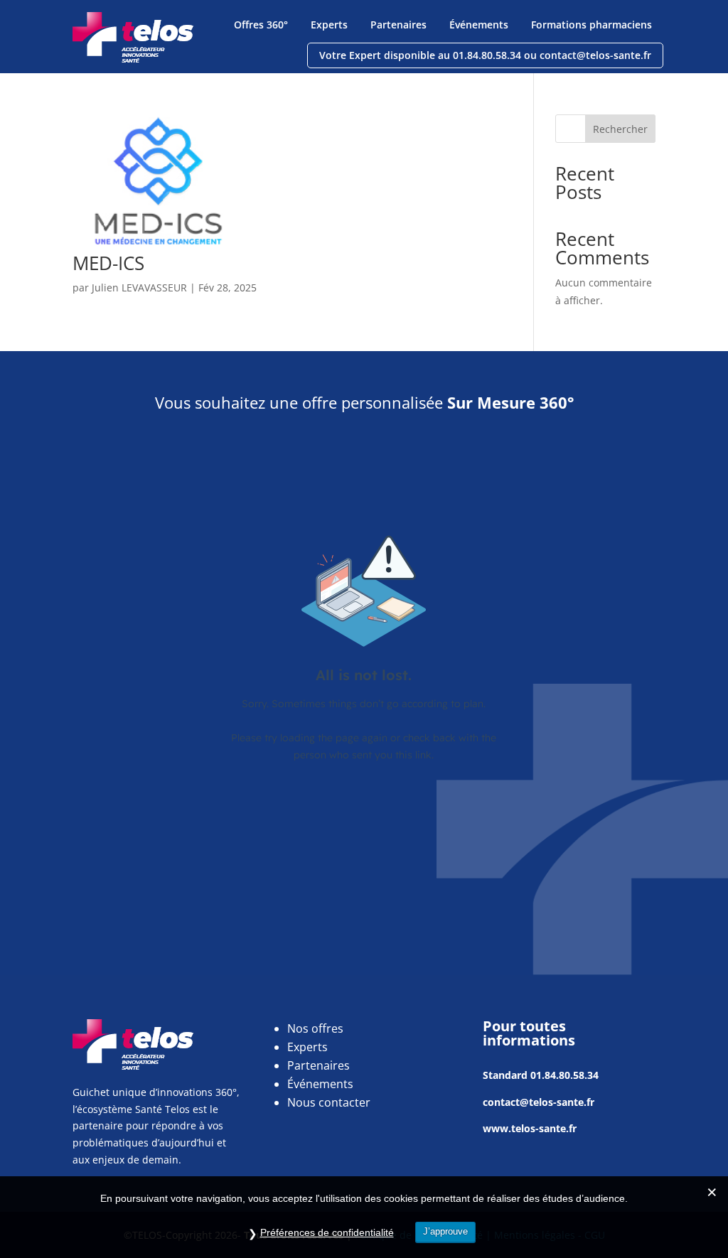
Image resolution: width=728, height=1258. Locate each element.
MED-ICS (108, 263)
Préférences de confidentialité (327, 1232)
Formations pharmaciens (591, 24)
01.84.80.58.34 (564, 1075)
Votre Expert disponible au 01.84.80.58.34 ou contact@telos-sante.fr (485, 55)
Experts (329, 24)
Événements (478, 24)
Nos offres (315, 1028)
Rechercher (620, 129)
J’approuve (445, 1231)
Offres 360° (261, 24)
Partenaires (398, 24)
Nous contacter (328, 1102)
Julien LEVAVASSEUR (139, 287)
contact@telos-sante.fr (538, 1102)
